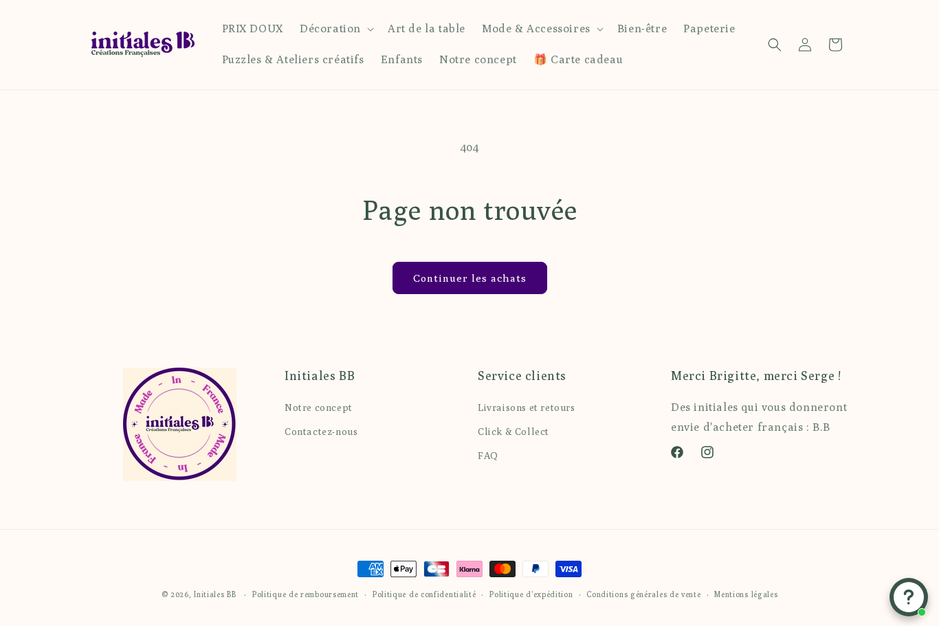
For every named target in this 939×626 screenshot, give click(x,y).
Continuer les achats (470, 278)
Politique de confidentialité (424, 593)
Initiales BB (215, 594)
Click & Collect (513, 430)
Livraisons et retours (526, 406)
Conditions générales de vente (643, 593)
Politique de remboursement (305, 593)
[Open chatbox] (909, 597)
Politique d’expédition (531, 593)
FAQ (488, 454)
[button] (335, 29)
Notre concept (319, 406)
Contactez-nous (321, 430)
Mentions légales (745, 593)
